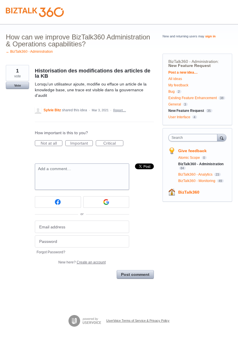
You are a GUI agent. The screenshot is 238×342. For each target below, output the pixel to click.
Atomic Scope (189, 158)
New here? (82, 262)
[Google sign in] (106, 202)
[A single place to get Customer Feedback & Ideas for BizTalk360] (35, 12)
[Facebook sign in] (58, 202)
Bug (171, 92)
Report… (119, 110)
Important (81, 143)
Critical (113, 143)
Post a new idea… (183, 72)
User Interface (179, 117)
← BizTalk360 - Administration (29, 52)
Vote (17, 85)
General (174, 104)
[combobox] (194, 138)
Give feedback (192, 150)
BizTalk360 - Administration (193, 61)
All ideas (175, 79)
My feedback (178, 85)
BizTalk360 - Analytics (195, 174)
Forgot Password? (51, 252)
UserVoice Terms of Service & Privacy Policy (138, 320)
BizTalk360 (188, 192)
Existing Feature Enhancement (192, 98)
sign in (210, 36)
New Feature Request (189, 65)
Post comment (135, 274)
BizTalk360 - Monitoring (197, 181)
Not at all (51, 143)
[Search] (221, 137)
